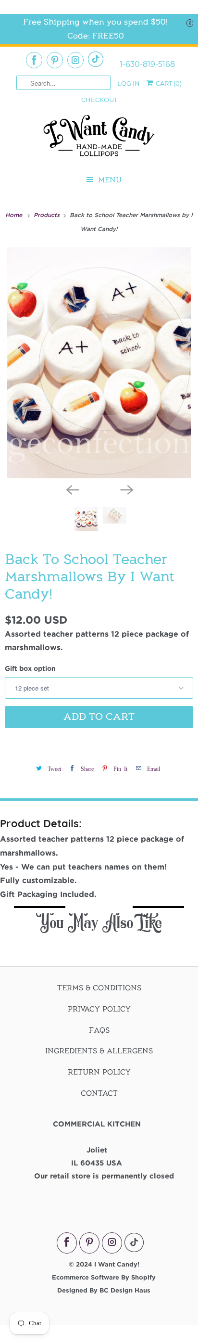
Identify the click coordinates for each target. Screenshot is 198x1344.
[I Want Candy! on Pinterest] (55, 60)
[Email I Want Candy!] (95, 59)
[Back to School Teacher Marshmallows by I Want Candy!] (99, 362)
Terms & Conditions (99, 988)
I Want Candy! (116, 1264)
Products (48, 214)
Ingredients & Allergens (99, 1051)
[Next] (125, 488)
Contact (99, 1093)
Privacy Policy (99, 1009)
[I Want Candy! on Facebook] (34, 60)
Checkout (99, 99)
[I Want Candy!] (99, 140)
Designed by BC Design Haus (103, 1290)
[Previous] (72, 488)
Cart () (168, 83)
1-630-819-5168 (147, 64)
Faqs (99, 1030)
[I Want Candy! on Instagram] (75, 60)
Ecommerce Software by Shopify (104, 1277)
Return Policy (99, 1072)
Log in (128, 83)
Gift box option (30, 668)
